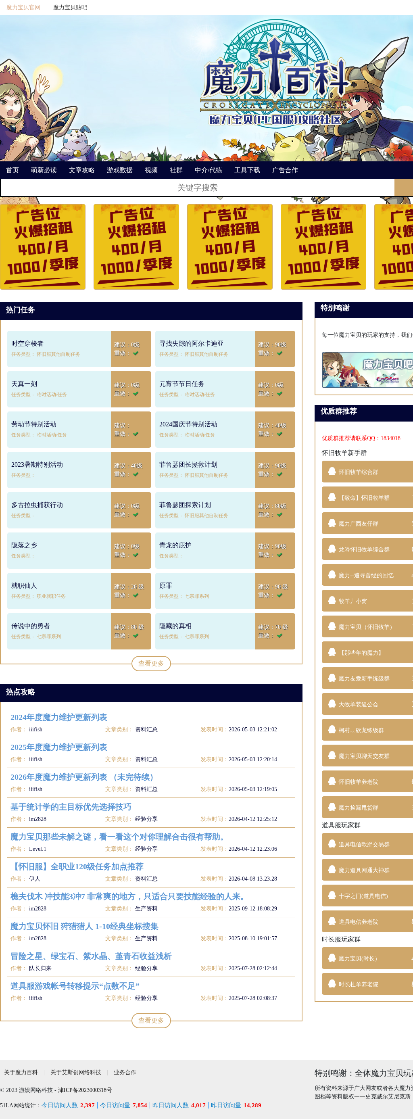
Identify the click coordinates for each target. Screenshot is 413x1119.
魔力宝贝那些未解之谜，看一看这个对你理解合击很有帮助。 (119, 836)
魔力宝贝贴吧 (70, 7)
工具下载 (247, 170)
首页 (12, 170)
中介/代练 (208, 170)
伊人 (33, 879)
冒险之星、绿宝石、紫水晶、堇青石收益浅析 (91, 956)
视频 (151, 170)
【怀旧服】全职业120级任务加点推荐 (77, 866)
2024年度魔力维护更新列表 (58, 717)
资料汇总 (146, 730)
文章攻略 (82, 170)
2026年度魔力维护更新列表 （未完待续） (84, 776)
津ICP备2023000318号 (85, 1090)
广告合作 (285, 170)
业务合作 (125, 1072)
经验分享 (146, 819)
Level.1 (36, 849)
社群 (176, 170)
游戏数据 (120, 170)
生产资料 (146, 909)
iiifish (34, 730)
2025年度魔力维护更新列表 (58, 747)
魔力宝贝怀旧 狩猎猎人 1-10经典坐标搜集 (84, 926)
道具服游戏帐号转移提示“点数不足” (75, 985)
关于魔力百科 (21, 1072)
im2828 (36, 819)
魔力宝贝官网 (23, 7)
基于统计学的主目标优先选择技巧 (70, 806)
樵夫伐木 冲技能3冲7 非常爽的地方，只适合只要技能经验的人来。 (129, 896)
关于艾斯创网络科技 (75, 1072)
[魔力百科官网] (275, 72)
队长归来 (39, 968)
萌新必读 (44, 170)
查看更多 (151, 663)
